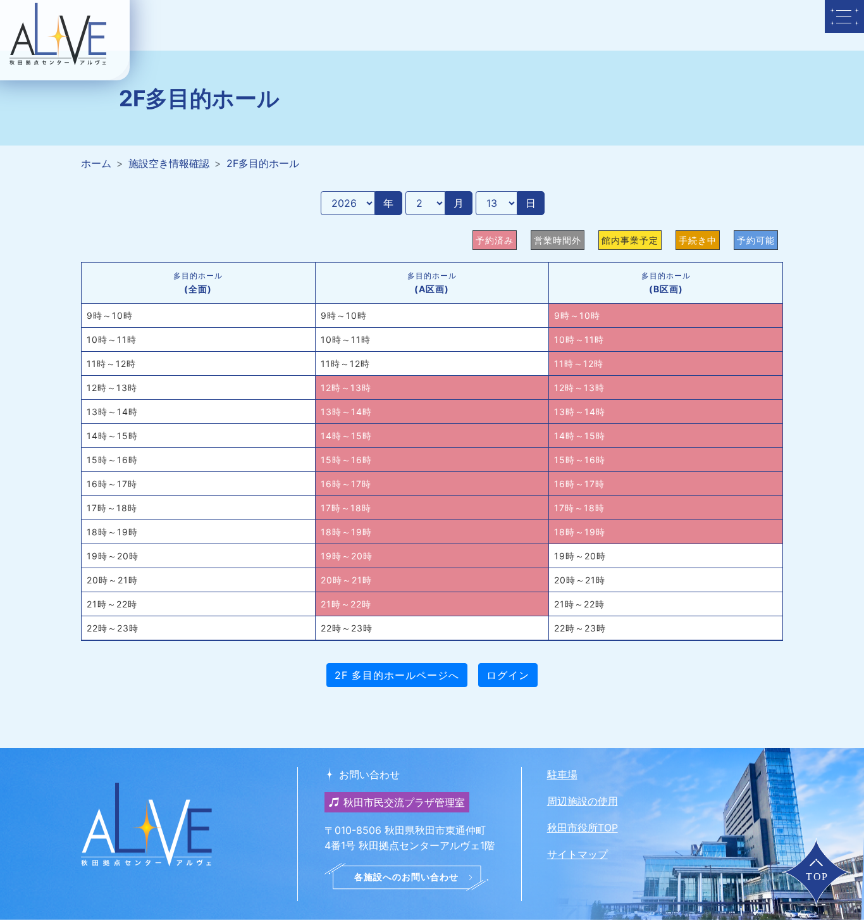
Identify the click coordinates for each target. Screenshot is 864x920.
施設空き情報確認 (168, 163)
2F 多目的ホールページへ (397, 675)
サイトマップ (577, 854)
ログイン (507, 675)
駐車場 (562, 774)
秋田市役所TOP (582, 827)
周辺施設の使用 (582, 801)
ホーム (96, 163)
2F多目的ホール (262, 163)
